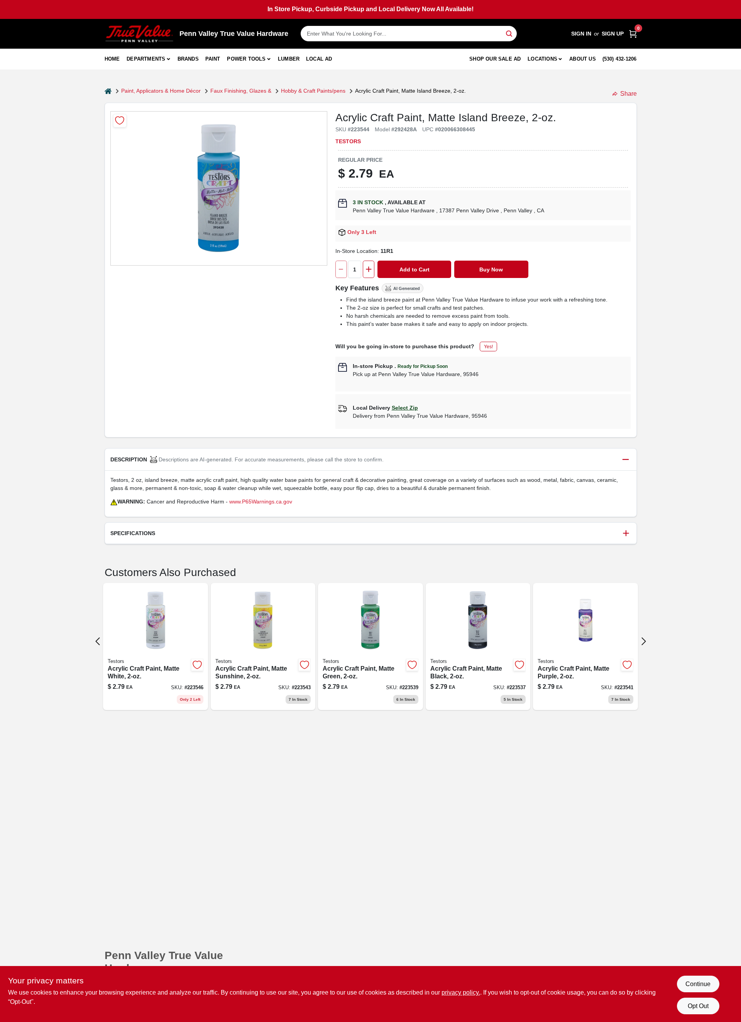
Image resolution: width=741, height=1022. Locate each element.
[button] (370, 460)
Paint (212, 59)
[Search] (509, 33)
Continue (698, 984)
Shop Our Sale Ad (495, 59)
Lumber (288, 59)
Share (628, 93)
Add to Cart (414, 269)
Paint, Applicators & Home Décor (161, 91)
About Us (582, 59)
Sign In (581, 34)
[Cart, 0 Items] (633, 34)
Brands (188, 59)
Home (112, 59)
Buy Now (491, 269)
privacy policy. (461, 992)
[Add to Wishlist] (120, 120)
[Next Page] (643, 641)
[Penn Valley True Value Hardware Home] (139, 33)
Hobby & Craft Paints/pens (313, 91)
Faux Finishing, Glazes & (240, 91)
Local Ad (319, 59)
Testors (348, 141)
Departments (146, 59)
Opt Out (698, 1006)
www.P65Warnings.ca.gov (260, 501)
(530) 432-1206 (619, 59)
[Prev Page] (97, 641)
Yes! (488, 346)
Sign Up (613, 34)
